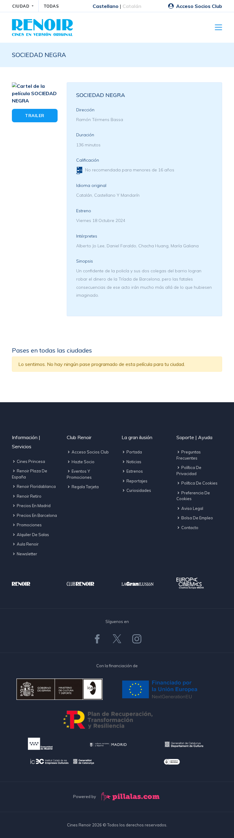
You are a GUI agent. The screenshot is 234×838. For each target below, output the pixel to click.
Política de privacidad (188, 470)
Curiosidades (138, 490)
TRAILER (34, 115)
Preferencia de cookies (193, 495)
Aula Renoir (27, 544)
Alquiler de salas (32, 534)
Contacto (189, 527)
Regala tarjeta (85, 486)
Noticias (133, 461)
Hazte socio (82, 461)
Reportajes (136, 480)
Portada (134, 451)
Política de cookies (199, 483)
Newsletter (26, 553)
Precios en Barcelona (36, 515)
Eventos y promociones (79, 474)
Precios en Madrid (33, 505)
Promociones (29, 524)
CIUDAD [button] (21, 6)
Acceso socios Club (90, 451)
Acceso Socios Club (198, 6)
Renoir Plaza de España (29, 473)
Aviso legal (191, 508)
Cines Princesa (30, 461)
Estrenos (134, 471)
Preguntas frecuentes (188, 454)
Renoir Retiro (28, 496)
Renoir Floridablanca (36, 486)
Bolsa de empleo (196, 517)
